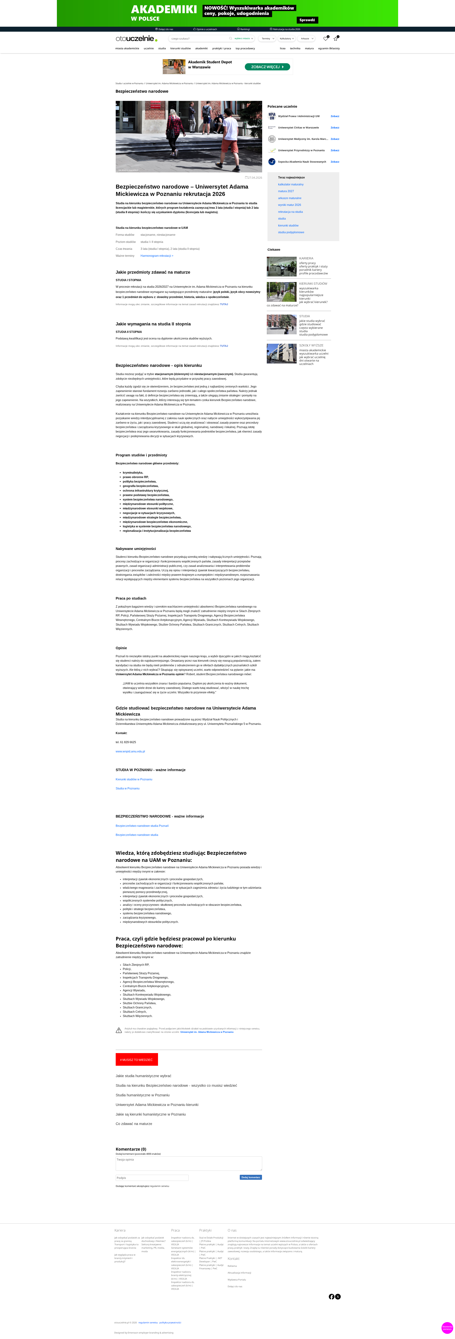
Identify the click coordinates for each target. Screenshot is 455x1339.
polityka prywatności (170, 1322)
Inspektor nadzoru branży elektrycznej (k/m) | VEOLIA (181, 1275)
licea (282, 48)
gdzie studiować (310, 324)
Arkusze (305, 38)
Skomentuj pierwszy (447, 1327)
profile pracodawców (313, 273)
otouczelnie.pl (121, 1322)
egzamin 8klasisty (329, 48)
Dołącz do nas (165, 29)
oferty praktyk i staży (313, 266)
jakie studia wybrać (312, 321)
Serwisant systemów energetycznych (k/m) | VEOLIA (183, 1251)
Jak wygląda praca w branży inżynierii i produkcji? (124, 1258)
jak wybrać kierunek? (313, 302)
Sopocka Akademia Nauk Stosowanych (302, 161)
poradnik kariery (310, 270)
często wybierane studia (311, 329)
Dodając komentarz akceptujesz (142, 1186)
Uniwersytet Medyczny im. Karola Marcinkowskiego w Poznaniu (308, 139)
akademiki (201, 48)
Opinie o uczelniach (206, 29)
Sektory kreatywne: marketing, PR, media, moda (153, 1248)
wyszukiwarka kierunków (308, 290)
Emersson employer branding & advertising (150, 1332)
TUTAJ (224, 304)
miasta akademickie (127, 48)
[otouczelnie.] (137, 39)
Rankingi (245, 29)
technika (295, 48)
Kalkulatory (285, 38)
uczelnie (149, 48)
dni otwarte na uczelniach (309, 362)
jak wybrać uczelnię (312, 357)
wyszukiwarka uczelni (313, 353)
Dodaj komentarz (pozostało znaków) (138, 1153)
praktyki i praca (221, 48)
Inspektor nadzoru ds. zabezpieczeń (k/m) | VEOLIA (182, 1241)
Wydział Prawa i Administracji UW (299, 116)
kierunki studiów (180, 48)
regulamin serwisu (159, 1186)
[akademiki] (227, 13)
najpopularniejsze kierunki (311, 296)
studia (162, 48)
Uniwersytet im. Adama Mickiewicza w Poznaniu (207, 1032)
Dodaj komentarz (251, 1177)
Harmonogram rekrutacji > (157, 255)
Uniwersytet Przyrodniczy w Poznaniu (301, 150)
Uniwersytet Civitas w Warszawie (298, 127)
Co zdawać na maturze (134, 1124)
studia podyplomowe (313, 334)
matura (309, 48)
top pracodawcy (245, 48)
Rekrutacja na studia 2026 (286, 29)
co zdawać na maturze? (282, 305)
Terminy (266, 38)
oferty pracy (307, 263)
